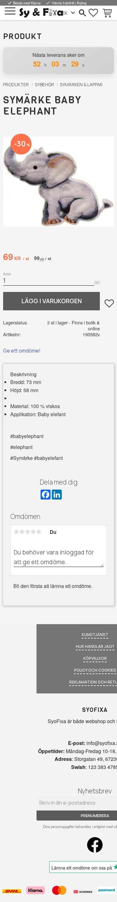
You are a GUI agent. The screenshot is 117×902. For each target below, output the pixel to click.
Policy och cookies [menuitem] (95, 670)
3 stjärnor (28, 532)
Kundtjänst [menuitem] (95, 634)
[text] (16, 258)
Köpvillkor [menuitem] (95, 658)
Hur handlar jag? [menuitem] (95, 646)
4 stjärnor (33, 532)
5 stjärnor (39, 532)
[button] (10, 11)
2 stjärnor (22, 532)
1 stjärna (16, 532)
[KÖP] (51, 301)
